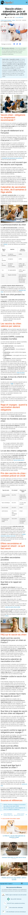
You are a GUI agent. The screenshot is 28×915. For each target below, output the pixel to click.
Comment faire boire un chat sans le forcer (14, 857)
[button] (27, 2)
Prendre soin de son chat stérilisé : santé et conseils (14, 878)
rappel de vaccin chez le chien (12, 607)
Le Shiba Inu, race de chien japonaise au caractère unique (14, 836)
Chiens (13, 20)
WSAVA (5, 244)
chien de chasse (21, 372)
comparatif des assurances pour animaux (12, 158)
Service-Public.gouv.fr (19, 460)
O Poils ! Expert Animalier (6, 20)
